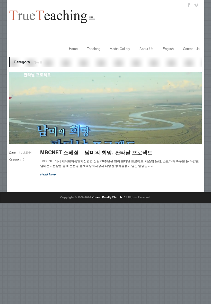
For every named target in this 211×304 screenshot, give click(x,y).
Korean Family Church (107, 197)
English (168, 48)
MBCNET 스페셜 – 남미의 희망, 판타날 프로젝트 (96, 152)
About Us (146, 48)
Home (73, 48)
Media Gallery (120, 48)
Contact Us (191, 48)
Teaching (93, 48)
